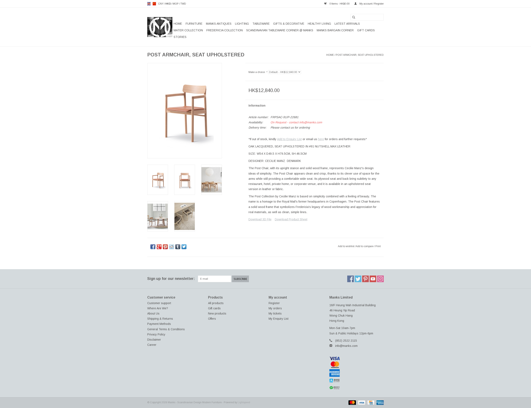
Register (274, 303)
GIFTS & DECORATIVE (288, 23)
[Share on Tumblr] (177, 246)
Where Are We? (157, 308)
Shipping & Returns (160, 318)
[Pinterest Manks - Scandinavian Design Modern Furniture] (365, 279)
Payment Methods (159, 323)
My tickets (275, 313)
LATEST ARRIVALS (347, 23)
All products (216, 303)
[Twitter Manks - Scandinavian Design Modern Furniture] (358, 279)
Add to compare (365, 246)
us (154, 3)
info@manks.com (346, 345)
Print (378, 246)
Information (257, 105)
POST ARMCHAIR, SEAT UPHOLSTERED (360, 54)
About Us (153, 313)
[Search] (354, 17)
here (321, 139)
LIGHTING (242, 23)
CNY (161, 3)
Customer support (159, 303)
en (149, 3)
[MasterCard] (356, 364)
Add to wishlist (346, 246)
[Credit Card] (370, 402)
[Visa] (356, 358)
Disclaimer (154, 339)
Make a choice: (257, 72)
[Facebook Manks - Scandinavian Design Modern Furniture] (350, 279)
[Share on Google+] (159, 246)
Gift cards (366, 30)
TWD (183, 3)
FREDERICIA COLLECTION (224, 30)
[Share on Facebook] (152, 246)
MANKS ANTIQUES (218, 23)
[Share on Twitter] (183, 246)
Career (151, 344)
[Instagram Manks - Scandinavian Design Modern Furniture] (380, 279)
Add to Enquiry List (289, 139)
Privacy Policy (156, 334)
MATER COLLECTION (188, 30)
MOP (176, 3)
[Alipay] (356, 381)
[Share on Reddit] (171, 246)
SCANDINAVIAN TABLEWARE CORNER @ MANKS (279, 30)
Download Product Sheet (291, 219)
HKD (168, 3)
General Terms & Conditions (166, 329)
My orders (275, 308)
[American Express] (356, 373)
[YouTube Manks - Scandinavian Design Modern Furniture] (373, 279)
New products (217, 313)
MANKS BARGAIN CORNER (335, 30)
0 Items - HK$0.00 (339, 3)
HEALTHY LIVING (319, 23)
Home (178, 23)
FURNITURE (194, 23)
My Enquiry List (279, 318)
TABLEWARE (261, 23)
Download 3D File (260, 219)
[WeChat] (356, 388)
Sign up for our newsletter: (171, 279)
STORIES (180, 37)
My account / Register (371, 3)
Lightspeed (244, 402)
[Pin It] (165, 246)
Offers (212, 318)
